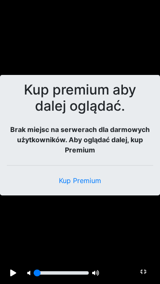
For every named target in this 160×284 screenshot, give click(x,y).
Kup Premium (80, 180)
